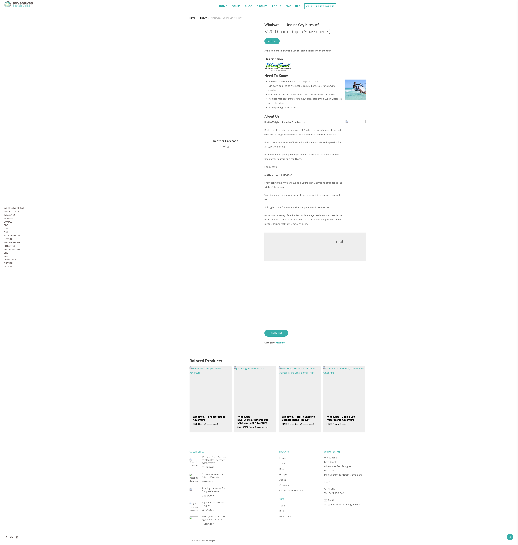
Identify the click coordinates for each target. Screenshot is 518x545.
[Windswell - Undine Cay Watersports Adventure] (344, 388)
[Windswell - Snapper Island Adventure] (211, 388)
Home (223, 6)
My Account (285, 516)
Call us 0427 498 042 (320, 6)
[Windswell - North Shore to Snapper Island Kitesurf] (300, 388)
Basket (283, 511)
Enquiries (293, 6)
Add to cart (276, 333)
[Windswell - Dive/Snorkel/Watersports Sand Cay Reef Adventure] (255, 388)
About (276, 6)
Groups (262, 6)
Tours (236, 6)
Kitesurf (203, 17)
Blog (248, 6)
